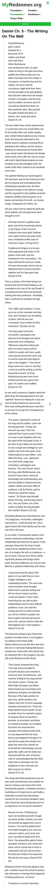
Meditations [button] (34, 14)
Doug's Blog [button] (16, 17)
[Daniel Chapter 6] (47, 406)
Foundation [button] (16, 10)
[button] (48, 3)
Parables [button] (32, 10)
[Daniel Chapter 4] (3, 406)
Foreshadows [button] (17, 14)
